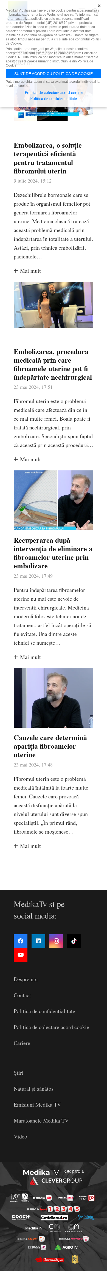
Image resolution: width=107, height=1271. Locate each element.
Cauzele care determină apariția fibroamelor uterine (50, 746)
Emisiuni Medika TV (37, 1104)
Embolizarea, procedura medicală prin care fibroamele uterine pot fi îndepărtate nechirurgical (53, 364)
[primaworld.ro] (37, 1247)
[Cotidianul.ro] (54, 1217)
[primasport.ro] (53, 1209)
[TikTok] (74, 941)
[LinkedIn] (38, 941)
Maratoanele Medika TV (41, 1120)
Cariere (22, 1043)
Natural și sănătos (34, 1088)
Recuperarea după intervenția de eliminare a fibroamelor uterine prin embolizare (53, 553)
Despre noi (26, 979)
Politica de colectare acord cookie (51, 1027)
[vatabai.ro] (75, 1259)
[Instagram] (56, 941)
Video (20, 1136)
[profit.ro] (21, 1217)
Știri (19, 1072)
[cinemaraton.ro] (54, 1228)
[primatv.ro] (15, 1198)
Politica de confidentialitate (44, 1011)
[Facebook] (20, 941)
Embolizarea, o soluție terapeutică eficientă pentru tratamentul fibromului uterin (48, 158)
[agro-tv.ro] (66, 1247)
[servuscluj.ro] (49, 1259)
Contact (22, 995)
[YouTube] (20, 955)
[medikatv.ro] (34, 1228)
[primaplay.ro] (87, 1198)
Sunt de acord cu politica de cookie (53, 73)
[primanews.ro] (66, 1198)
